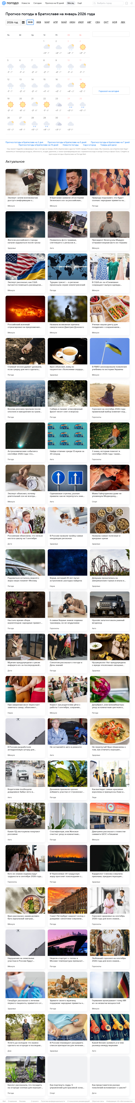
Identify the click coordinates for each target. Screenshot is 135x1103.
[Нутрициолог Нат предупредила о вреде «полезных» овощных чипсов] (109, 653)
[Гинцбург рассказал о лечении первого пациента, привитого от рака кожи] (25, 991)
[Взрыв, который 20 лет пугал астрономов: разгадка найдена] (67, 569)
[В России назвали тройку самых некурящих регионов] (67, 527)
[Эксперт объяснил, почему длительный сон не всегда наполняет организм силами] (25, 484)
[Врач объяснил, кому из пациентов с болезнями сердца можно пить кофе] (67, 358)
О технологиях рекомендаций (78, 1101)
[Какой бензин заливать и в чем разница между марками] (109, 1034)
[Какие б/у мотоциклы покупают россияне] (25, 822)
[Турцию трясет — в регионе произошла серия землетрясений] (67, 273)
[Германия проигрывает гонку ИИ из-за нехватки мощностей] (109, 991)
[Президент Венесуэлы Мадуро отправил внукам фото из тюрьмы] (109, 231)
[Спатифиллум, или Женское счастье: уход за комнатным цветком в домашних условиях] (67, 822)
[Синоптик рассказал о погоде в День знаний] (67, 653)
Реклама (22, 1101)
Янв (30, 22)
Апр (55, 22)
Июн (72, 22)
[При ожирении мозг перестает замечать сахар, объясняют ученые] (25, 696)
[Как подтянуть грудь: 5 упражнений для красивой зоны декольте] (67, 1076)
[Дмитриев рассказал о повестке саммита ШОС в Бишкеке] (109, 822)
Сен (97, 22)
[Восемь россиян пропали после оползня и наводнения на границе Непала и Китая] (25, 400)
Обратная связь (98, 1101)
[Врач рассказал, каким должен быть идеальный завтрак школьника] (25, 907)
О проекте (35, 1101)
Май (64, 22)
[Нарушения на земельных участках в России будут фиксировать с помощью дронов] (25, 949)
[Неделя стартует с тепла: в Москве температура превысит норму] (67, 949)
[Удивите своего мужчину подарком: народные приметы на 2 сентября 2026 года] (67, 991)
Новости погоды (71, 145)
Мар (47, 22)
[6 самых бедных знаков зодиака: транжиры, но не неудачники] (67, 611)
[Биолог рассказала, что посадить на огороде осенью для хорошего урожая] (25, 1076)
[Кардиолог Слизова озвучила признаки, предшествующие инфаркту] (109, 865)
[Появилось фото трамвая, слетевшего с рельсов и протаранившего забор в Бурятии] (67, 231)
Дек (123, 22)
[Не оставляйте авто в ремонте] (67, 738)
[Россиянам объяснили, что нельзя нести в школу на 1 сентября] (25, 527)
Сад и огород (89, 145)
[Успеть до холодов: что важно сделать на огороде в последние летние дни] (25, 1034)
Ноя (114, 22)
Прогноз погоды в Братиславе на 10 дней (38, 145)
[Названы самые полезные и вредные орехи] (109, 527)
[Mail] (4, 3)
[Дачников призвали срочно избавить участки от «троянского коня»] (67, 780)
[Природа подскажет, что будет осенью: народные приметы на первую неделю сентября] (109, 189)
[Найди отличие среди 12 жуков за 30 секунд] (67, 442)
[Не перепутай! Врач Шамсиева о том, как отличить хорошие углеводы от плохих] (109, 738)
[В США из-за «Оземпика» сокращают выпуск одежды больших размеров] (109, 273)
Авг (89, 22)
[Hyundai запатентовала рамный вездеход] (109, 611)
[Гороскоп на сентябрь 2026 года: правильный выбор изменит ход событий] (109, 400)
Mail (4, 1101)
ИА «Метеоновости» (125, 1101)
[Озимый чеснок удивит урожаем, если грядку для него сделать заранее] (25, 358)
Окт (106, 22)
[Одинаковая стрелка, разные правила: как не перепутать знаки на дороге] (67, 484)
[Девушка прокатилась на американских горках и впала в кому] (109, 569)
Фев (38, 22)
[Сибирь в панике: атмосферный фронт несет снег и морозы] (67, 400)
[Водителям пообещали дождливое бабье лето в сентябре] (25, 780)
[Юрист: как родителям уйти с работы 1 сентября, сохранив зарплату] (67, 696)
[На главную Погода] (12, 3)
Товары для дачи (108, 145)
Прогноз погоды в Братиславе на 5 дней (67, 142)
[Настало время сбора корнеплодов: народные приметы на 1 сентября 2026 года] (25, 611)
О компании (12, 1101)
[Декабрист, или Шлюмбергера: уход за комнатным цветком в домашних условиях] (109, 696)
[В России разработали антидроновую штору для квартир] (25, 738)
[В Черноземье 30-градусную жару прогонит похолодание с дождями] (67, 865)
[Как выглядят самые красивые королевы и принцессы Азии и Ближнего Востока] (109, 780)
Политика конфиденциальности (53, 1101)
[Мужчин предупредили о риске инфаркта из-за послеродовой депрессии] (25, 653)
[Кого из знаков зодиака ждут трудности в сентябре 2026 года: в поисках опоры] (25, 865)
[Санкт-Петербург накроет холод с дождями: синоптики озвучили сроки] (67, 907)
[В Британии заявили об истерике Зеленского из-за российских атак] (67, 189)
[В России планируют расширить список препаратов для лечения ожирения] (67, 1034)
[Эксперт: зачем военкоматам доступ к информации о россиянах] (25, 189)
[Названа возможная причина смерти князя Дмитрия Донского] (67, 315)
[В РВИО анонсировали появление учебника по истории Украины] (109, 358)
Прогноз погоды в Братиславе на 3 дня (24, 142)
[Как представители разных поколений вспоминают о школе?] (109, 1076)
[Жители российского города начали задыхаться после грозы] (25, 231)
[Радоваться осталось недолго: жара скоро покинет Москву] (25, 569)
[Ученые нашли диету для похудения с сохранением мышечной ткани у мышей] (109, 315)
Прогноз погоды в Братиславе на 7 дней (110, 142)
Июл (81, 22)
